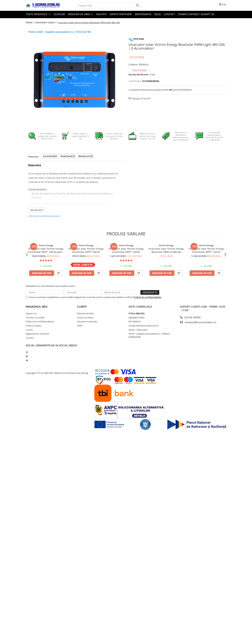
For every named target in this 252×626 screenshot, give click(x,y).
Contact (169, 14)
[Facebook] (27, 352)
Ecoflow (59, 14)
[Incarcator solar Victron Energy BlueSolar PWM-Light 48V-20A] (74, 80)
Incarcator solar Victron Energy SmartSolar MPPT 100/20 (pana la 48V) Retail (45, 250)
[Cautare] (137, 5)
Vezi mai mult (37, 210)
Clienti (82, 306)
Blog (157, 14)
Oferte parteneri (121, 14)
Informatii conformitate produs (44, 216)
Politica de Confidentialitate (40, 321)
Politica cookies (33, 325)
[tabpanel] (74, 80)
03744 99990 (192, 317)
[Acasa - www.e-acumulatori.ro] (43, 5)
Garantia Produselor (87, 321)
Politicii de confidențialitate (147, 297)
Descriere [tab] (33, 156)
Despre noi (31, 313)
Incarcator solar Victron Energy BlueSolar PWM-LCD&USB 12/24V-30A (166, 250)
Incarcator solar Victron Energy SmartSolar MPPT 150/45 (126, 250)
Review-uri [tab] (85, 156)
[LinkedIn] (27, 356)
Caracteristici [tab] (50, 156)
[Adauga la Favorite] (58, 273)
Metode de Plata (85, 313)
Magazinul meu (36, 306)
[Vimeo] (27, 360)
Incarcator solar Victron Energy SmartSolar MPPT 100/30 (86, 250)
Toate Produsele (37, 14)
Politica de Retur (85, 317)
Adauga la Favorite (141, 98)
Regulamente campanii (37, 333)
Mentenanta (143, 14)
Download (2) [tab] (68, 156)
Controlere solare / (46, 22)
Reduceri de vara (79, 14)
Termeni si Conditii (35, 317)
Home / (30, 22)
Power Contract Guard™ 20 (196, 14)
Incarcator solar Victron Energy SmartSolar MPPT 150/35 (206, 250)
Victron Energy (45, 245)
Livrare (29, 329)
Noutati (101, 14)
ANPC (80, 325)
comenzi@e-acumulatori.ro (200, 322)
